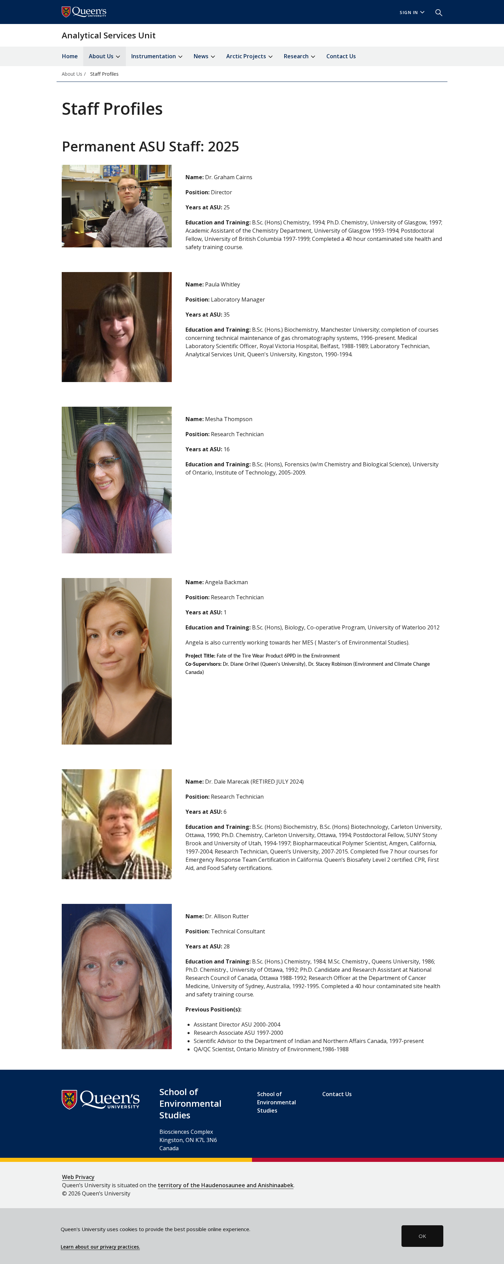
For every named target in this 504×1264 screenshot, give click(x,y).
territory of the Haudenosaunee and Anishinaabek (225, 1185)
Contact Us (341, 56)
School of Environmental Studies (276, 1102)
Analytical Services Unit (109, 35)
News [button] (202, 56)
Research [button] (297, 56)
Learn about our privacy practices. (100, 1247)
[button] (436, 12)
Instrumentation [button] (154, 56)
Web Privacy (78, 1177)
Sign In (409, 12)
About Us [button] (102, 56)
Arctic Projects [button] (246, 56)
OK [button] (422, 1235)
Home (70, 56)
